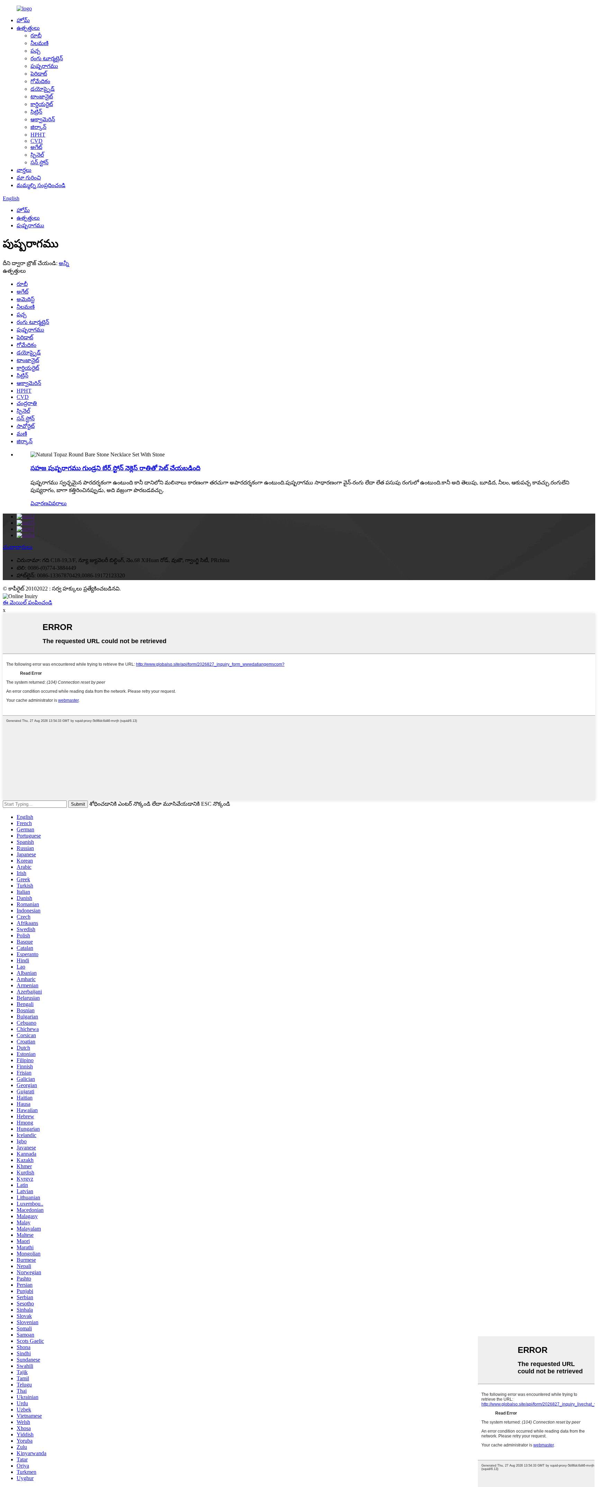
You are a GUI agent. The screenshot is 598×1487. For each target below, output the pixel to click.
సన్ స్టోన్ (39, 162)
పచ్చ (35, 51)
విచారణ (39, 503)
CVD (36, 141)
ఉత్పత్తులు (28, 28)
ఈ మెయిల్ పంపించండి (27, 602)
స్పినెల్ (37, 155)
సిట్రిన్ (36, 112)
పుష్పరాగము (44, 66)
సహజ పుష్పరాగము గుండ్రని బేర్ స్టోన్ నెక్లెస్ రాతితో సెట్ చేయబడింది (115, 468)
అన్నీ (64, 263)
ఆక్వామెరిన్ (42, 119)
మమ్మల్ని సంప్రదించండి (41, 185)
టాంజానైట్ (41, 96)
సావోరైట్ (26, 426)
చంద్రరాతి (27, 403)
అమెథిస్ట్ (26, 299)
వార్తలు (24, 170)
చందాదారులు (18, 547)
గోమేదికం (40, 81)
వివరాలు (57, 503)
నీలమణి (39, 43)
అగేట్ (36, 147)
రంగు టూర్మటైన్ (46, 58)
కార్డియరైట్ (41, 104)
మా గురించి (29, 178)
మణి (22, 434)
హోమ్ (23, 20)
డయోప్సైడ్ (42, 89)
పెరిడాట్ (38, 74)
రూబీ (36, 35)
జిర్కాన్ (38, 127)
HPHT (37, 135)
